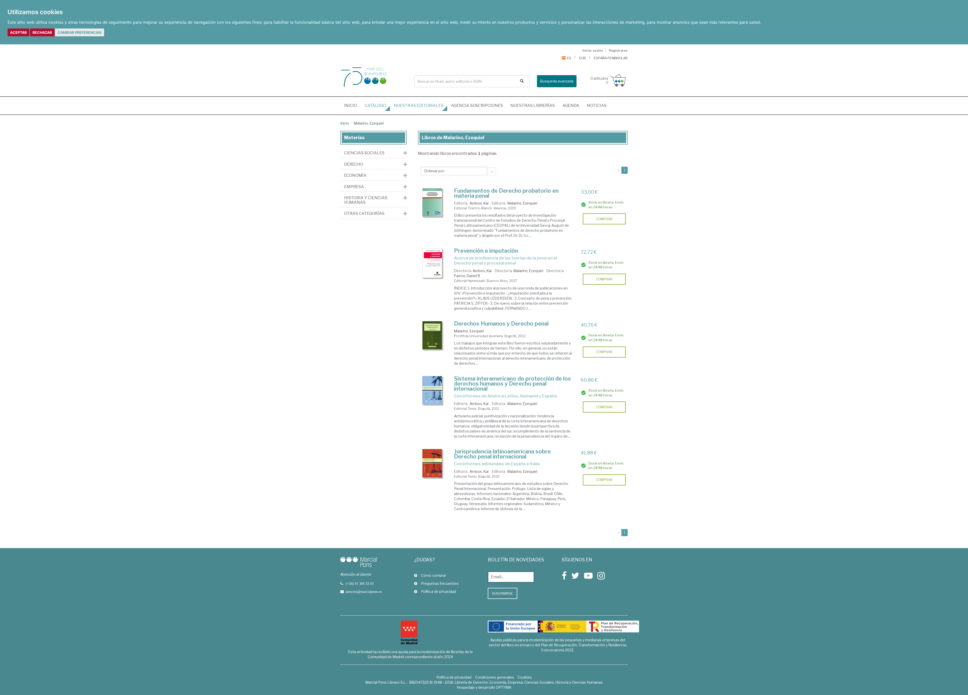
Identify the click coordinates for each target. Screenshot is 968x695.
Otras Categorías (364, 213)
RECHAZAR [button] (42, 32)
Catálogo (375, 105)
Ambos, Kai (479, 203)
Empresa (354, 187)
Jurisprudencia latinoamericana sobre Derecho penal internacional (502, 454)
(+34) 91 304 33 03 (360, 583)
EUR (582, 58)
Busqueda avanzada (556, 81)
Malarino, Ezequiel (369, 123)
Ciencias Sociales (364, 153)
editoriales (418, 105)
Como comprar (433, 575)
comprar (604, 219)
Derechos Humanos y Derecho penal (501, 323)
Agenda (570, 105)
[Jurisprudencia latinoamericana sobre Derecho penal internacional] (432, 463)
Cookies (525, 677)
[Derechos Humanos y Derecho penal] (432, 335)
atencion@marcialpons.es (364, 591)
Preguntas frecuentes (440, 583)
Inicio (352, 105)
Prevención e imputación (486, 250)
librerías (532, 105)
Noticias (597, 105)
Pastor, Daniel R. (467, 276)
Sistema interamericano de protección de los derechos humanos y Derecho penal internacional (512, 383)
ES (569, 58)
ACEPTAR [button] (18, 32)
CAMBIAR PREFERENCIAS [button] (79, 32)
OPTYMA (503, 687)
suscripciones (477, 105)
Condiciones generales (494, 677)
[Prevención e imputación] (432, 263)
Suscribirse (502, 593)
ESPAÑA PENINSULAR (611, 58)
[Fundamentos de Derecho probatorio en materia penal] (432, 202)
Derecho (353, 164)
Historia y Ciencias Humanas (365, 200)
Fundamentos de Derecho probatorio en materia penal (506, 193)
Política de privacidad (438, 591)
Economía (355, 175)
